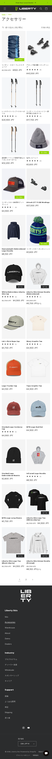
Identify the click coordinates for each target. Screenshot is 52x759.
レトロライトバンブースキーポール (13, 112)
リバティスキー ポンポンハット (38, 249)
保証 (6, 707)
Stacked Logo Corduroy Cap (12, 428)
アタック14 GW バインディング (37, 66)
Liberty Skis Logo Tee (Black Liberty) (11, 562)
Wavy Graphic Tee (34, 341)
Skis (6, 617)
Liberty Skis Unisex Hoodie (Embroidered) (38, 293)
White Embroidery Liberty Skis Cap (13, 293)
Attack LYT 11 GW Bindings (38, 202)
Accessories (10, 622)
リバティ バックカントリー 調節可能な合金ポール (37, 112)
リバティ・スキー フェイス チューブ (13, 66)
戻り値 (7, 718)
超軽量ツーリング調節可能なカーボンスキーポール (13, 159)
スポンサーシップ (12, 675)
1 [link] (19, 579)
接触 (6, 696)
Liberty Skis (15, 751)
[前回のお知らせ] (4, 2)
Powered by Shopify (28, 751)
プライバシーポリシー (23, 755)
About (7, 633)
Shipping (8, 712)
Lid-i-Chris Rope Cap (11, 341)
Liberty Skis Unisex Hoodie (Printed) (38, 562)
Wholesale (9, 670)
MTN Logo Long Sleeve (12, 518)
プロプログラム (11, 659)
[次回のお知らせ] (47, 2)
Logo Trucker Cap (9, 386)
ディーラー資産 (11, 664)
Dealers (8, 644)
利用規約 (36, 755)
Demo (7, 638)
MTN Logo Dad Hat (34, 427)
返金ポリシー (43, 752)
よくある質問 (10, 701)
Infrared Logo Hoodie (36, 473)
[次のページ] (32, 579)
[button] (4, 8)
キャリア (8, 681)
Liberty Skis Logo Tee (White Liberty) (35, 519)
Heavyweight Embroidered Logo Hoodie (14, 250)
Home (3, 14)
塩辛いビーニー (32, 158)
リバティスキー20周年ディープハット (13, 203)
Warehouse (10, 628)
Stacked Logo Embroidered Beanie (11, 474)
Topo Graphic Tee (34, 386)
